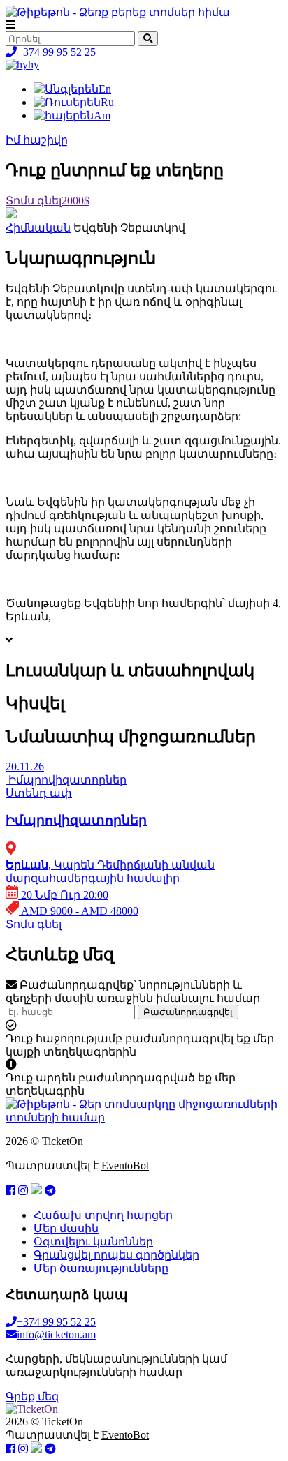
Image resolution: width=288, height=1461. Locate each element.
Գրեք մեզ (32, 1396)
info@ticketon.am (56, 1334)
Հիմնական (38, 228)
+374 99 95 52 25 (56, 52)
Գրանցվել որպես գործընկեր (116, 1255)
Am (102, 115)
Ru (107, 102)
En (105, 89)
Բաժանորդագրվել (188, 1012)
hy (33, 64)
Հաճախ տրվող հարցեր (103, 1215)
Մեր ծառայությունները (101, 1268)
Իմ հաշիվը (37, 140)
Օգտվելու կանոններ (93, 1242)
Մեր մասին (66, 1228)
